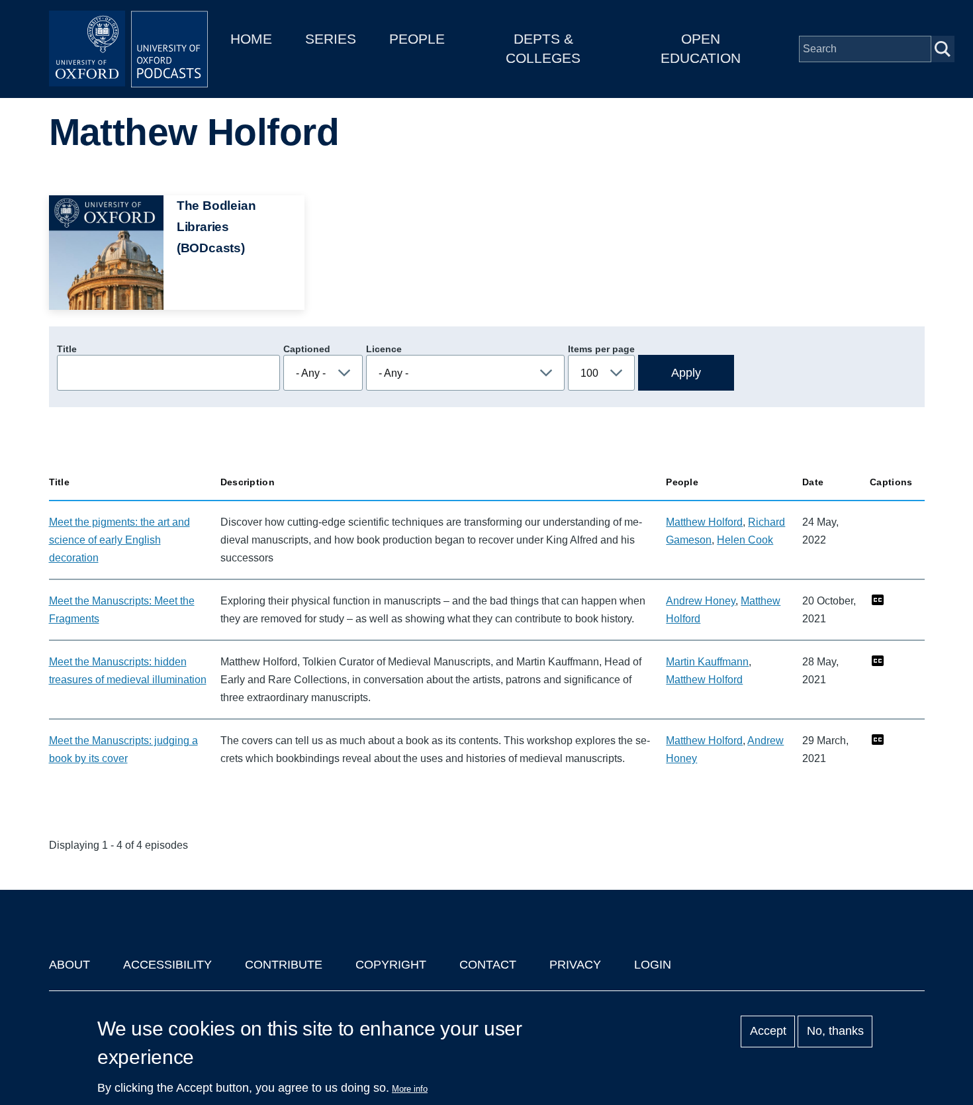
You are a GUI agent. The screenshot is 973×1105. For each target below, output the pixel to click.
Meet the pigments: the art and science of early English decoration (119, 539)
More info (410, 1089)
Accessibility (167, 964)
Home (251, 38)
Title (67, 349)
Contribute (283, 964)
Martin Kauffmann (707, 661)
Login (652, 964)
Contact (487, 964)
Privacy (575, 964)
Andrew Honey (700, 600)
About (69, 964)
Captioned (306, 349)
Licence (384, 349)
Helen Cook (745, 540)
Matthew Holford (704, 522)
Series (330, 38)
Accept (768, 1031)
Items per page (601, 349)
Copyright (390, 964)
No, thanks (835, 1031)
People (417, 38)
